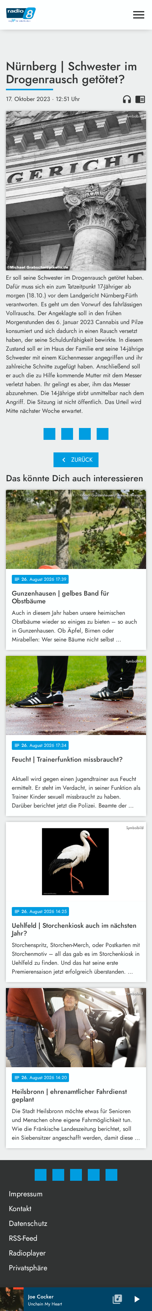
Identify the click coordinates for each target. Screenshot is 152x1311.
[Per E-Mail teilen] (102, 434)
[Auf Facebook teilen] (49, 434)
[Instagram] (58, 1175)
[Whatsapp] (76, 1175)
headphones (127, 99)
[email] (111, 1175)
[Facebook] (40, 1175)
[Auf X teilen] (67, 434)
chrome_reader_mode (140, 99)
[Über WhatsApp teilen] (85, 434)
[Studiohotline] (94, 1175)
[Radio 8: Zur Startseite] (67, 14)
